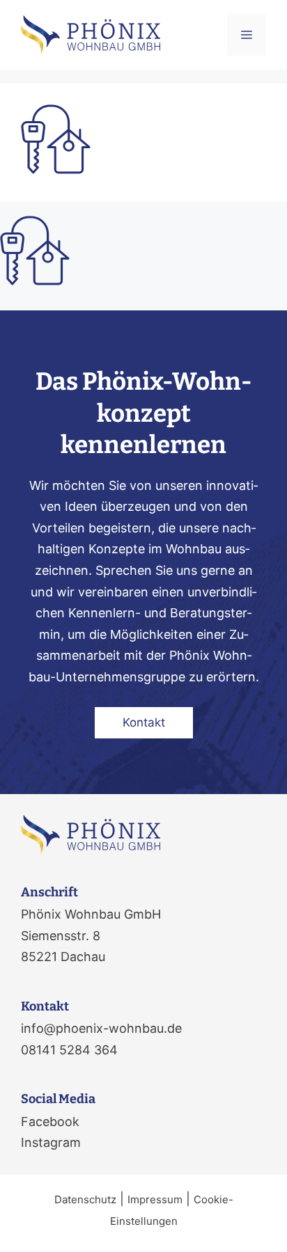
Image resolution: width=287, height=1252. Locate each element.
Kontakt (144, 722)
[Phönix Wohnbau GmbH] (90, 34)
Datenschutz (85, 1199)
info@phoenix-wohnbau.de (101, 1028)
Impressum (155, 1199)
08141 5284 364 (69, 1050)
